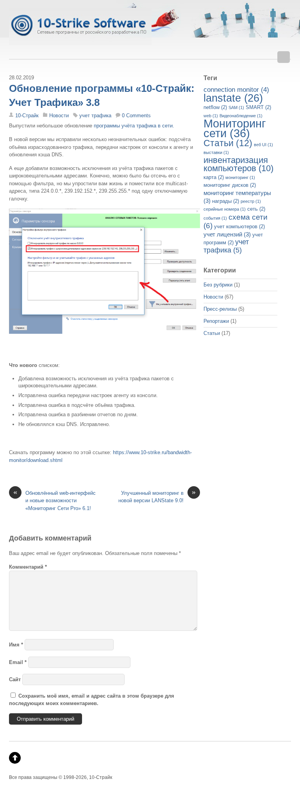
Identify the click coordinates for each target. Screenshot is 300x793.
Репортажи (216, 321)
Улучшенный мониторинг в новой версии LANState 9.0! (157, 496)
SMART (258, 107)
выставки (216, 152)
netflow (215, 107)
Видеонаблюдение (241, 115)
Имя (16, 645)
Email (18, 662)
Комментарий (28, 567)
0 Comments (136, 115)
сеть (256, 209)
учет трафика (95, 115)
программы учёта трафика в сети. (134, 126)
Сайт (15, 679)
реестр (251, 201)
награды (225, 201)
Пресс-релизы (220, 309)
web (211, 115)
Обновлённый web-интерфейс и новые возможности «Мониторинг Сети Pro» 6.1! (54, 500)
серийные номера (225, 209)
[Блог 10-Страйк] (80, 41)
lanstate (233, 98)
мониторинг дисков (230, 185)
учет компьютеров (239, 226)
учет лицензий (227, 234)
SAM (236, 107)
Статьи (228, 143)
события (215, 218)
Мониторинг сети (235, 128)
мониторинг (240, 177)
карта (214, 177)
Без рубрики (218, 285)
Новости (59, 115)
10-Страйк (27, 115)
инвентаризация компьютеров (238, 164)
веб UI (263, 144)
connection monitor (236, 89)
